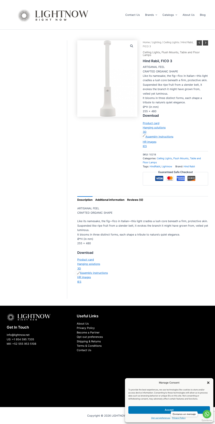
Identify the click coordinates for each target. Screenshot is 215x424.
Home (146, 42)
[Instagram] (110, 356)
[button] (208, 382)
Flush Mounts (170, 52)
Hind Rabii (189, 166)
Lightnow (167, 166)
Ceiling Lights (171, 42)
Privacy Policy (86, 328)
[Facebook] (99, 356)
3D (144, 132)
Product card (151, 123)
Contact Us (84, 350)
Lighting (156, 42)
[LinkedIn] (104, 356)
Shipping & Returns (89, 341)
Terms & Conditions (89, 345)
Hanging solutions (154, 127)
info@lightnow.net (18, 334)
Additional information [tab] (109, 199)
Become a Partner (88, 332)
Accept (169, 409)
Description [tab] (85, 199)
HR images (149, 141)
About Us (83, 323)
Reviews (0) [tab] (135, 199)
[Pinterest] (115, 356)
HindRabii (155, 166)
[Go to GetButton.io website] (207, 420)
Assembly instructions (159, 136)
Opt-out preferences (160, 418)
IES (145, 146)
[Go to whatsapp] (207, 414)
